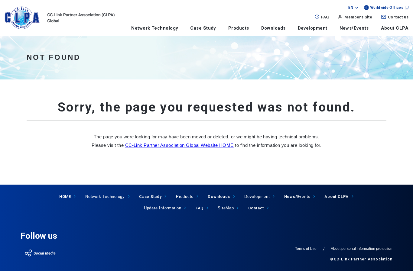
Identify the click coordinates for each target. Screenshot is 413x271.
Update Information (162, 208)
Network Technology (154, 28)
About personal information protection (361, 249)
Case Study (203, 28)
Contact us (398, 17)
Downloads (273, 28)
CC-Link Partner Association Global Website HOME (179, 145)
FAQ (325, 17)
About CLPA (395, 28)
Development (312, 28)
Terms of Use (306, 249)
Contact (256, 208)
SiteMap (226, 208)
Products (238, 28)
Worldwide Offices (386, 7)
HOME (65, 196)
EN (350, 7)
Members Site (358, 17)
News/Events (354, 28)
